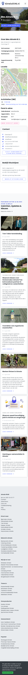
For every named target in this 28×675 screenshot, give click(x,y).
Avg (2, 507)
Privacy (3, 509)
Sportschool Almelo (7, 612)
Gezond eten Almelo (7, 531)
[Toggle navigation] (25, 3)
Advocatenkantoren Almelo (9, 628)
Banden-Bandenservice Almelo (10, 626)
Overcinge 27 (6, 20)
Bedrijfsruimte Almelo (7, 646)
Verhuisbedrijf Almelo (7, 553)
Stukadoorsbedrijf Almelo (8, 551)
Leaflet (16, 95)
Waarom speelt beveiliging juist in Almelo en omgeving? (13, 416)
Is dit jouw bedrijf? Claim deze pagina (14, 152)
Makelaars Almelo (6, 594)
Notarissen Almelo (6, 588)
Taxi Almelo (4, 523)
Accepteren (8, 672)
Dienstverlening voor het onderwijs (16, 104)
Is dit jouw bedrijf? (11, 25)
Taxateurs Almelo (6, 590)
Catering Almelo (6, 543)
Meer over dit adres (10, 123)
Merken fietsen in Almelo (12, 371)
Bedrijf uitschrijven (14, 179)
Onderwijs (7, 102)
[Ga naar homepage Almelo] (10, 3)
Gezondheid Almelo (7, 527)
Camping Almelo (6, 571)
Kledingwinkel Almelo (7, 608)
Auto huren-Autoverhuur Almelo (11, 624)
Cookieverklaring (6, 505)
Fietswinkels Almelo (7, 521)
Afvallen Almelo (5, 529)
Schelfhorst (8, 139)
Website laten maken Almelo (10, 610)
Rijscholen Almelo (6, 519)
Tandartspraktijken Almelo (9, 547)
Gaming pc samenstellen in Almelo (13, 455)
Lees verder (7, 253)
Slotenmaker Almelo (7, 630)
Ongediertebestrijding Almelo (10, 648)
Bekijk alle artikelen (6, 211)
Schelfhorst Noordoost (11, 137)
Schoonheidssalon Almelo (9, 545)
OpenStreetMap (23, 95)
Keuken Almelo (5, 604)
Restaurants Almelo (7, 541)
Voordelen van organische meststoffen (13, 327)
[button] (14, 82)
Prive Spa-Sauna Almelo (8, 642)
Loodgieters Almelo (7, 549)
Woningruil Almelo (6, 640)
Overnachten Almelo (7, 573)
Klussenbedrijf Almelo (7, 586)
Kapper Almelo (5, 525)
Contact (3, 499)
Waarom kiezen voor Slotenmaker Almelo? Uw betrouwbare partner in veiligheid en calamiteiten (12, 281)
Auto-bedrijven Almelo (8, 622)
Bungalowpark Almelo (7, 577)
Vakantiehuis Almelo (7, 575)
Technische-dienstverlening (13, 275)
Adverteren (4, 501)
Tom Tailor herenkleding (12, 234)
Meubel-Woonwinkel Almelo (9, 565)
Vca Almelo (4, 606)
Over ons (3, 503)
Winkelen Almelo (6, 563)
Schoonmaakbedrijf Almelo (9, 592)
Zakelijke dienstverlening (12, 413)
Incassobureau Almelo (8, 644)
